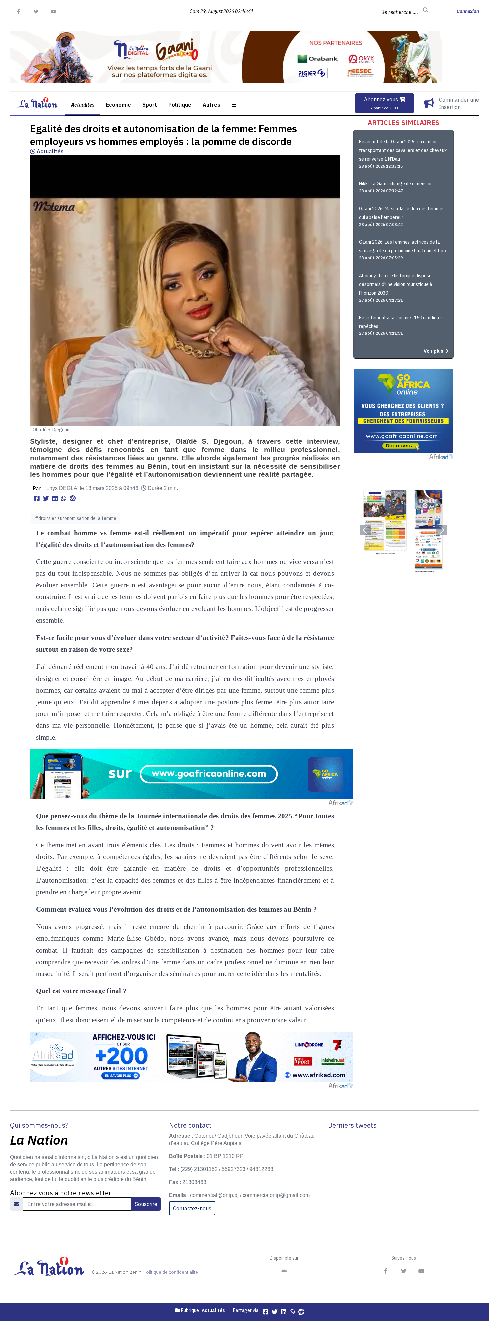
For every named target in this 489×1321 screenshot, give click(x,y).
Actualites (83, 104)
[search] (425, 10)
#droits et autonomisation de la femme (75, 518)
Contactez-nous (192, 1208)
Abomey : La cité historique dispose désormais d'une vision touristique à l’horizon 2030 (395, 284)
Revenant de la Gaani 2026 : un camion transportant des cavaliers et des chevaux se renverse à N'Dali (403, 150)
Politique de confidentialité (170, 1272)
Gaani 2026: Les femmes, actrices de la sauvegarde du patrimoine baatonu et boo (402, 246)
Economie (118, 104)
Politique (179, 104)
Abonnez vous (381, 103)
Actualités (49, 151)
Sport (149, 104)
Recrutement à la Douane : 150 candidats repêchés (401, 322)
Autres (211, 104)
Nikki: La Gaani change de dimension (396, 184)
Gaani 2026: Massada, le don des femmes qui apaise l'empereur (402, 213)
